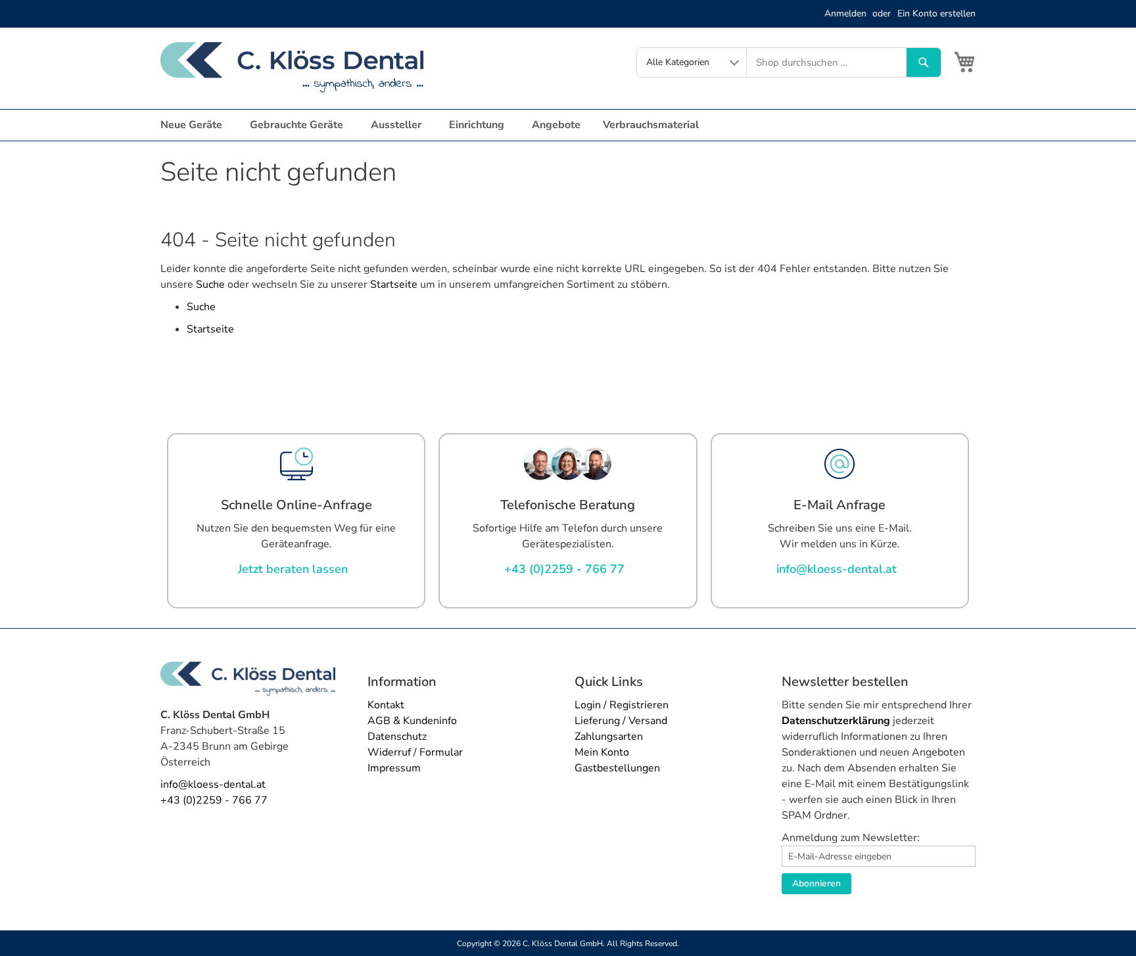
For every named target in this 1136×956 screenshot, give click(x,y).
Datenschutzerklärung (836, 721)
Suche (210, 284)
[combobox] (827, 62)
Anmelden (845, 13)
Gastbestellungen (617, 768)
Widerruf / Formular (415, 752)
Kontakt (385, 705)
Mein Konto (602, 752)
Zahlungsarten (609, 736)
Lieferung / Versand (621, 721)
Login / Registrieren (622, 705)
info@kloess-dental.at (213, 784)
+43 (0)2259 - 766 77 (214, 800)
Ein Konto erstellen (936, 13)
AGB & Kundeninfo (412, 721)
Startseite (393, 284)
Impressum (394, 768)
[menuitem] (194, 125)
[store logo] (291, 67)
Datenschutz (397, 736)
